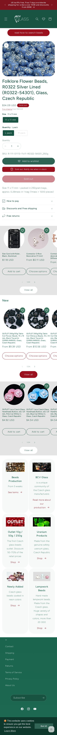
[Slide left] (22, 282)
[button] (6, 19)
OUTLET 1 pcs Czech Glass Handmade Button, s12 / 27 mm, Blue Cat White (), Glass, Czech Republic (37, 412)
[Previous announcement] (5, 5)
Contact (9, 646)
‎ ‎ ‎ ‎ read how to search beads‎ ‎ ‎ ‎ (28, 32)
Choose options (38, 271)
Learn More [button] (10, 731)
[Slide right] (35, 282)
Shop (13, 562)
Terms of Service (13, 672)
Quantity (6, 140)
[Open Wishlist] (43, 19)
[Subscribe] (43, 697)
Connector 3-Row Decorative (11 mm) (34, 255)
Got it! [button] (44, 726)
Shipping (9, 653)
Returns (9, 666)
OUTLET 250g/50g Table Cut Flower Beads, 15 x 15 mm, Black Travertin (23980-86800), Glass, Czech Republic (13, 338)
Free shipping (7, 109)
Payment (9, 659)
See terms (13, 492)
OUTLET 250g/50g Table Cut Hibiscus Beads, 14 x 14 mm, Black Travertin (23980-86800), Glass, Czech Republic (38, 338)
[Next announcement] (52, 5)
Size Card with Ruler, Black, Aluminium (11, 255)
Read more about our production (42, 504)
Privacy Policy (12, 678)
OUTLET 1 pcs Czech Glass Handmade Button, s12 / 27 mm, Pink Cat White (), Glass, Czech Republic (13, 412)
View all (28, 290)
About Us (10, 685)
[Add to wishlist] (22, 230)
